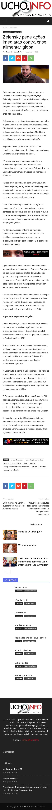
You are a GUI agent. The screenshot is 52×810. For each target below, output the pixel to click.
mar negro (16, 463)
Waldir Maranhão (23, 675)
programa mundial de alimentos (16, 466)
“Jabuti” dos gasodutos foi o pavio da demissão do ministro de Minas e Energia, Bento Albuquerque (38, 509)
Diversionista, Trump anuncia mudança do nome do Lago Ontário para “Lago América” (33, 561)
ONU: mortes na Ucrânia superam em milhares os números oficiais (14, 506)
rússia (34, 466)
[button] (48, 21)
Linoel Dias (20, 612)
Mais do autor (36, 524)
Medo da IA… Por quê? (30, 531)
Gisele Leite (21, 587)
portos (32, 463)
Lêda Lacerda (21, 600)
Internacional (16, 32)
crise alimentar (17, 460)
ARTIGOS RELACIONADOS (15, 524)
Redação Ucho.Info (14, 52)
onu (25, 463)
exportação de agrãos (34, 460)
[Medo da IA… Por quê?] (10, 535)
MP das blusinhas (27, 545)
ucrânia (43, 466)
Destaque (13, 28)
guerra (6, 463)
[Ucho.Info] (26, 8)
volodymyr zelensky (11, 470)
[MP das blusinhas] (10, 548)
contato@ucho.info (30, 740)
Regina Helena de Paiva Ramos (30, 637)
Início (5, 28)
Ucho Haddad (21, 663)
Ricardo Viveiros (23, 650)
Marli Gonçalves (23, 625)
